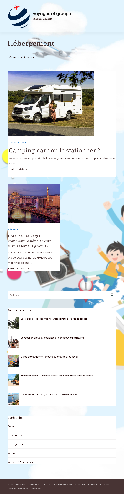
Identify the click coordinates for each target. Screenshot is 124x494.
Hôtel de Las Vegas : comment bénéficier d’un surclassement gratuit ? (30, 241)
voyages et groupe (52, 13)
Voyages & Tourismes (20, 462)
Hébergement (17, 142)
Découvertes (15, 435)
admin (12, 169)
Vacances (13, 453)
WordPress (35, 489)
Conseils (13, 426)
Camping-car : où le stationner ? (54, 150)
